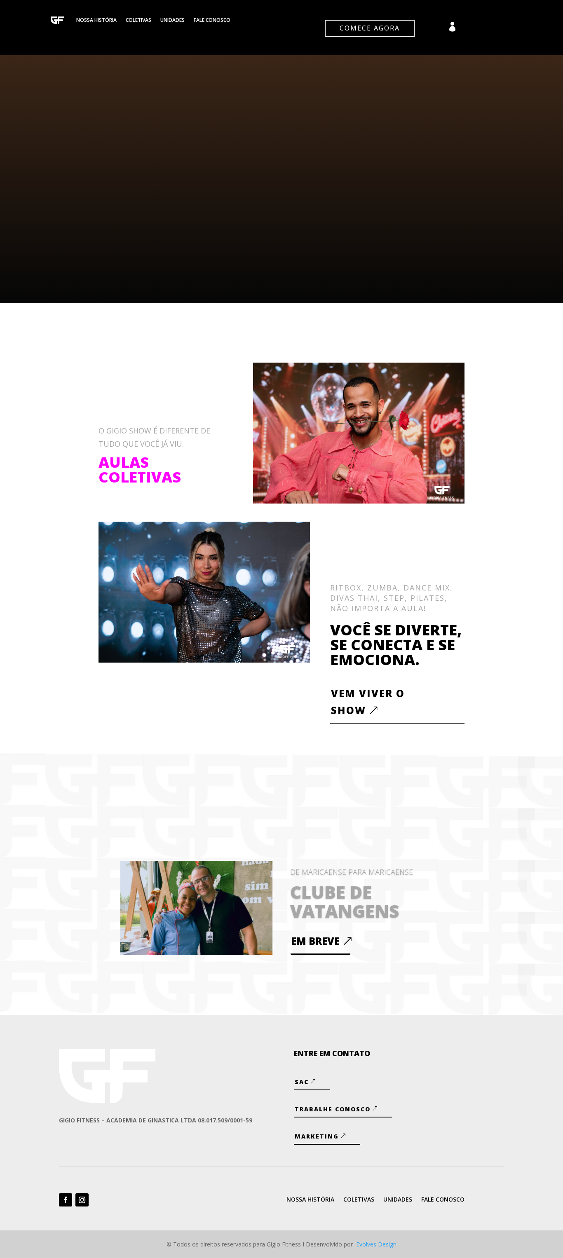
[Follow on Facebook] (65, 1199)
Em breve (315, 941)
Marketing (317, 1136)
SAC (302, 1082)
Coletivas (138, 19)
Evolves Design (376, 1244)
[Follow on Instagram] (82, 1199)
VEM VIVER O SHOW (368, 701)
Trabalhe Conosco (333, 1109)
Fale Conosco (212, 19)
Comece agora (370, 28)
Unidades (172, 19)
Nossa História (96, 19)
